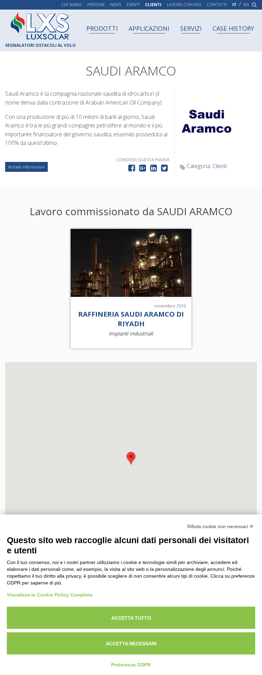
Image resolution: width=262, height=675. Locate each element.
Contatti (217, 5)
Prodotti (102, 28)
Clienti (153, 5)
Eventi (133, 5)
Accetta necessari (131, 643)
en (246, 5)
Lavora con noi (184, 5)
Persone (96, 5)
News (115, 5)
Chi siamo (71, 5)
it (234, 5)
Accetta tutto (131, 618)
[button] (131, 458)
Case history (233, 28)
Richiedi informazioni (26, 166)
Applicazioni (149, 28)
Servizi (191, 28)
